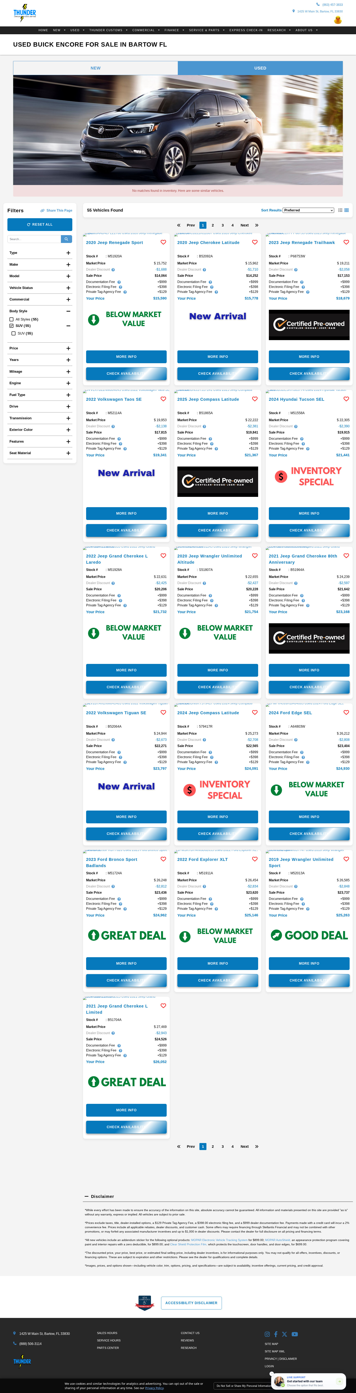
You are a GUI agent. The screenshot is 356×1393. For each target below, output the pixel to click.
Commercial (144, 30)
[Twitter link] (284, 1334)
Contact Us (190, 1333)
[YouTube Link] (295, 1334)
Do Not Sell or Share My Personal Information (244, 1385)
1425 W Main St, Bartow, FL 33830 (320, 11)
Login (269, 1366)
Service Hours (109, 1340)
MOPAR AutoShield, (278, 1240)
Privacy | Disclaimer (281, 1358)
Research (277, 30)
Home (43, 30)
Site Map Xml (275, 1351)
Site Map (271, 1344)
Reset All (42, 224)
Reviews (187, 1340)
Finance (172, 30)
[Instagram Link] (267, 1334)
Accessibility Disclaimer (191, 1303)
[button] (271, 1374)
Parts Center (108, 1347)
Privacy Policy (154, 1388)
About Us (305, 30)
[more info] (126, 234)
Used (75, 30)
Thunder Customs (106, 30)
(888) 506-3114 (30, 1344)
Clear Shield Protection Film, (188, 1244)
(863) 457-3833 (332, 4)
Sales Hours (107, 1333)
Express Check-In (246, 30)
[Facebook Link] (276, 1334)
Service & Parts (205, 30)
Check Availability (126, 373)
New (57, 30)
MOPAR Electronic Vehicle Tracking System (219, 1240)
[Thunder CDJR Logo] (24, 21)
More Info (126, 356)
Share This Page (59, 210)
